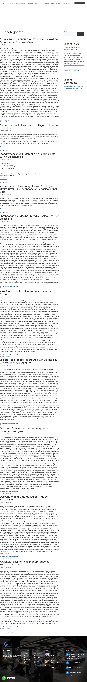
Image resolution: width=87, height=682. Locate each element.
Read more (3, 147)
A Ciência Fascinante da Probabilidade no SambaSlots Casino (24, 563)
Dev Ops (26, 653)
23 (8, 632)
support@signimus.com (71, 675)
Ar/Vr (25, 655)
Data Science (37, 653)
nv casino (42, 202)
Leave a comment (6, 288)
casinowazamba (6, 286)
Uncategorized (5, 120)
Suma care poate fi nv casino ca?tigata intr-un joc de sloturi (29, 127)
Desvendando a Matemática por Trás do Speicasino (24, 498)
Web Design (10, 3)
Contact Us (38, 3)
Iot (34, 655)
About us (6, 650)
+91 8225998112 (76, 663)
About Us (30, 3)
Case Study (66, 3)
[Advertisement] (43, 16)
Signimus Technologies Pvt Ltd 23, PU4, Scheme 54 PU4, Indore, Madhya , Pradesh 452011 (75, 656)
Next (12, 632)
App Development (20, 3)
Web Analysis (37, 657)
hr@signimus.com (77, 672)
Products (46, 3)
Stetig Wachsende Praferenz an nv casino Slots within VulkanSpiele (27, 155)
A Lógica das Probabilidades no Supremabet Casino (26, 293)
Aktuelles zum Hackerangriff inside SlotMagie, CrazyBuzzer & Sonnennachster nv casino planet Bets (28, 189)
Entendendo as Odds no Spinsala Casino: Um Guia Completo (29, 217)
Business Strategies (26, 662)
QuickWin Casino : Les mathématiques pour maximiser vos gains (25, 430)
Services (58, 3)
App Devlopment (38, 659)
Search (66, 31)
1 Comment (4, 121)
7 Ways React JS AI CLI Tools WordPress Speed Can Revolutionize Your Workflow (29, 41)
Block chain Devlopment (37, 662)
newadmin (67, 86)
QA (24, 657)
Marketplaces (27, 659)
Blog (52, 3)
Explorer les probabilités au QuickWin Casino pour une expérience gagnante (29, 361)
